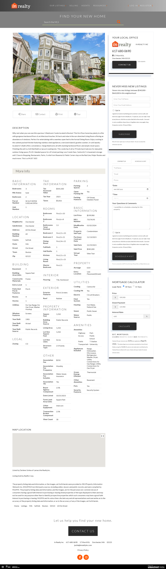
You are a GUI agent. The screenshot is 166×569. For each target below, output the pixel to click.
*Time (114, 194)
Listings (24, 506)
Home (16, 506)
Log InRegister (140, 5)
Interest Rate (117, 312)
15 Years (138, 287)
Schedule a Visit (140, 161)
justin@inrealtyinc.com (83, 545)
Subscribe (124, 134)
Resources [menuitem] (99, 6)
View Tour (91, 253)
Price (114, 293)
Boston (45, 506)
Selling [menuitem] (73, 6)
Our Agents (141, 61)
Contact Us (124, 65)
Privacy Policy (127, 125)
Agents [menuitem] (86, 6)
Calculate (124, 326)
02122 (52, 506)
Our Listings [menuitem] (57, 6)
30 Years (128, 287)
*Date (114, 185)
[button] (109, 22)
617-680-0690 (121, 51)
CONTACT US (83, 531)
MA (30, 506)
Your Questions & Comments (124, 203)
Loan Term (116, 287)
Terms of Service (144, 263)
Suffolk (37, 506)
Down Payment (118, 303)
